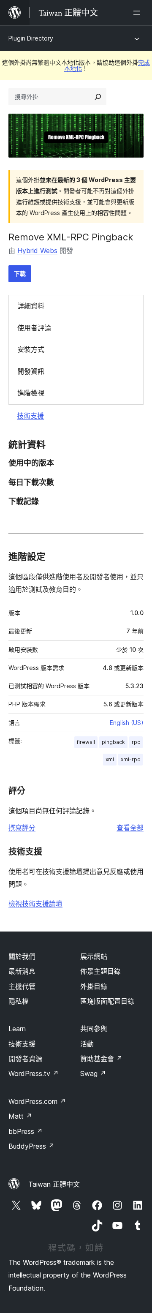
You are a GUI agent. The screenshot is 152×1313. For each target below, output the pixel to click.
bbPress (25, 1131)
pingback (113, 742)
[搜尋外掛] (98, 96)
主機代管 (21, 986)
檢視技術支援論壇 (35, 903)
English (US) (127, 722)
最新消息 (21, 971)
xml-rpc (130, 759)
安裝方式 (30, 349)
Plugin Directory (30, 38)
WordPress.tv (33, 1073)
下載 (20, 273)
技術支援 (30, 415)
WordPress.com (37, 1101)
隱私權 (18, 1001)
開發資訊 (30, 371)
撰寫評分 (21, 827)
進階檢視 (30, 393)
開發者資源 (25, 1058)
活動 (87, 1044)
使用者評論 (34, 328)
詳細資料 (30, 306)
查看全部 (130, 827)
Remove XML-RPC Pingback (70, 237)
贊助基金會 (101, 1058)
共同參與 (93, 1028)
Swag (93, 1073)
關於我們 (21, 956)
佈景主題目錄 (100, 971)
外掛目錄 (93, 986)
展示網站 (93, 956)
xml (110, 759)
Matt (20, 1116)
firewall (86, 742)
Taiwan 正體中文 (54, 1184)
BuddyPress (31, 1146)
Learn (17, 1028)
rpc (136, 742)
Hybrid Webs (37, 250)
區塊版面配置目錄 (107, 1001)
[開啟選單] (138, 12)
